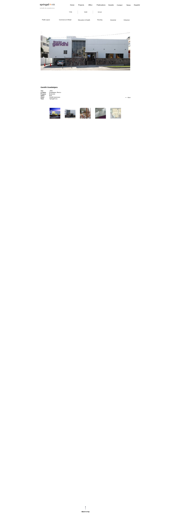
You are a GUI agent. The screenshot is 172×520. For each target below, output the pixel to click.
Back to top (85, 511)
